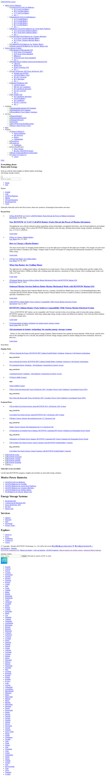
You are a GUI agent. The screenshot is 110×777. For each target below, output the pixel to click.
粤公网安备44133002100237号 (63, 546)
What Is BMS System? (17, 386)
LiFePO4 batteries (52, 550)
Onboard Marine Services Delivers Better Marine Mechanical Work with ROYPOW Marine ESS (51, 286)
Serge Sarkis (13, 325)
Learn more (13, 234)
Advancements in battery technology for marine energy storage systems (40, 329)
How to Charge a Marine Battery (24, 243)
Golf (6, 194)
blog (6, 185)
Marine (7, 198)
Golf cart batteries (39, 550)
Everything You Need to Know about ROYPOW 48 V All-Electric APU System (36, 415)
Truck (7, 204)
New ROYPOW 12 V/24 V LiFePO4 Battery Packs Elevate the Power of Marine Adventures (49, 222)
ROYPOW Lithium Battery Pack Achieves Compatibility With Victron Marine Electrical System (51, 308)
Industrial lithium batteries (92, 550)
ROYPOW (13, 218)
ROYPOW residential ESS (10, 550)
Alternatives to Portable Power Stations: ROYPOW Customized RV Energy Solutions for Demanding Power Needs (48, 439)
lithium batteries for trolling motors (71, 550)
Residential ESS (10, 202)
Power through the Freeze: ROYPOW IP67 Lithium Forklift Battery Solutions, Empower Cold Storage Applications (48, 361)
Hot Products (5, 548)
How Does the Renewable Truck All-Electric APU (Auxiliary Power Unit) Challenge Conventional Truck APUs (47, 398)
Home (7, 183)
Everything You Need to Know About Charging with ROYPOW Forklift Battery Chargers (40, 451)
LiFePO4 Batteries (11, 196)
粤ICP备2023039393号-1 (84, 546)
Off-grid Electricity (11, 200)
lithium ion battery (26, 550)
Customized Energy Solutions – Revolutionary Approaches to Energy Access (35, 374)
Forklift (7, 192)
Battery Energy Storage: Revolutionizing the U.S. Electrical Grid (31, 427)
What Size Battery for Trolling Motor (25, 265)
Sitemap (14, 548)
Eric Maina (13, 239)
